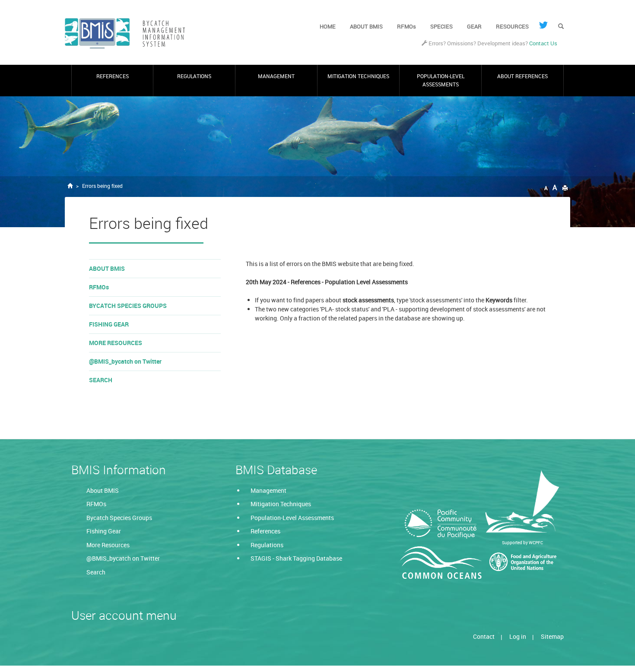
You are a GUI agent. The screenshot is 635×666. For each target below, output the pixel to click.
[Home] (128, 33)
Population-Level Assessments (440, 80)
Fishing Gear (109, 324)
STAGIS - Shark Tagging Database (296, 558)
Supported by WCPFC (522, 542)
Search (100, 380)
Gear (474, 26)
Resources (512, 26)
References (112, 76)
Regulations (194, 76)
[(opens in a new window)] (543, 25)
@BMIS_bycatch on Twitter (125, 361)
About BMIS (366, 26)
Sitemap (552, 636)
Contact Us (543, 43)
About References (522, 76)
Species (441, 26)
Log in (517, 636)
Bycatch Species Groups (128, 305)
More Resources (115, 343)
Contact (484, 636)
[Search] (561, 26)
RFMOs (406, 26)
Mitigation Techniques (358, 76)
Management (276, 76)
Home (328, 26)
